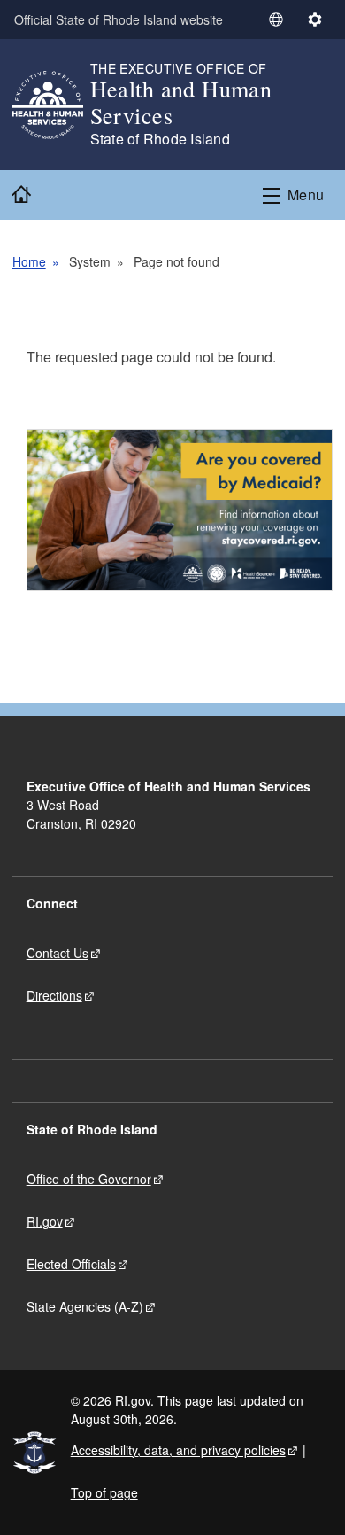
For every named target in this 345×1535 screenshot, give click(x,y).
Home (29, 261)
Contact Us (57, 953)
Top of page (104, 1492)
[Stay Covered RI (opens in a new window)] (180, 510)
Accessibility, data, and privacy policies (178, 1450)
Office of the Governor (89, 1179)
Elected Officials (71, 1264)
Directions (54, 995)
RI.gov (45, 1221)
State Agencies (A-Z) (85, 1306)
